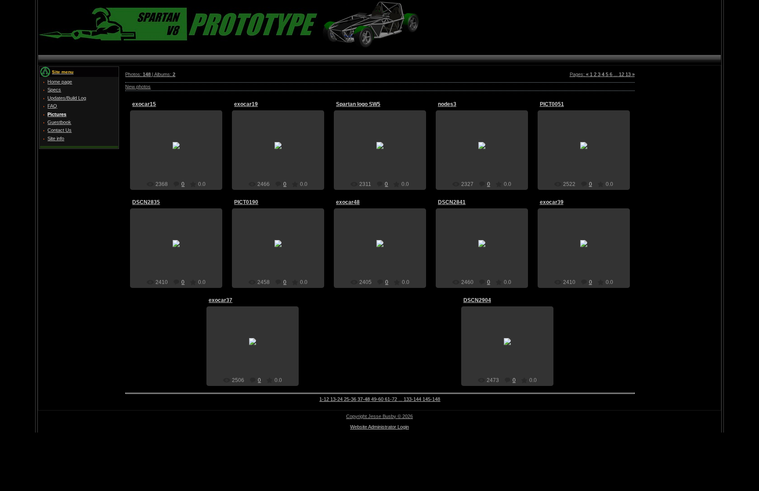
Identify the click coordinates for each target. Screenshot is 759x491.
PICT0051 (552, 104)
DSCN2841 (452, 202)
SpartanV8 (180, 152)
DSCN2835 (146, 202)
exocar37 (220, 300)
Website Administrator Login (379, 426)
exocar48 (348, 202)
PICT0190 (246, 202)
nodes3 (447, 104)
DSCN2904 (477, 300)
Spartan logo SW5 (358, 104)
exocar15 (144, 104)
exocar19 (246, 104)
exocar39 (552, 202)
